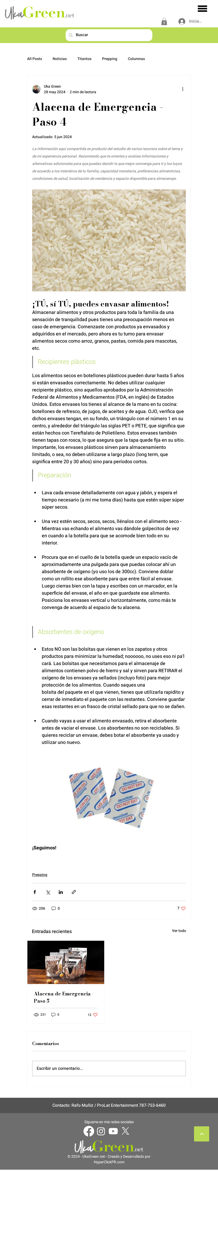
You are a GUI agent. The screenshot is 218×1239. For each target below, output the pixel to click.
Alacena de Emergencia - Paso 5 (64, 997)
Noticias (60, 59)
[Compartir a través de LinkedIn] (60, 892)
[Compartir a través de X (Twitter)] (47, 892)
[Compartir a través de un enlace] (73, 892)
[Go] (201, 1134)
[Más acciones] (182, 89)
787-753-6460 (152, 1105)
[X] (125, 1131)
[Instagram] (101, 1131)
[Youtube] (113, 1131)
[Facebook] (88, 1131)
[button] (164, 21)
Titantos (84, 59)
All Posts (34, 59)
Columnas (136, 59)
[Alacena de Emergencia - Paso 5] (65, 962)
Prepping (109, 59)
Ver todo (179, 931)
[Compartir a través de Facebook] (34, 892)
